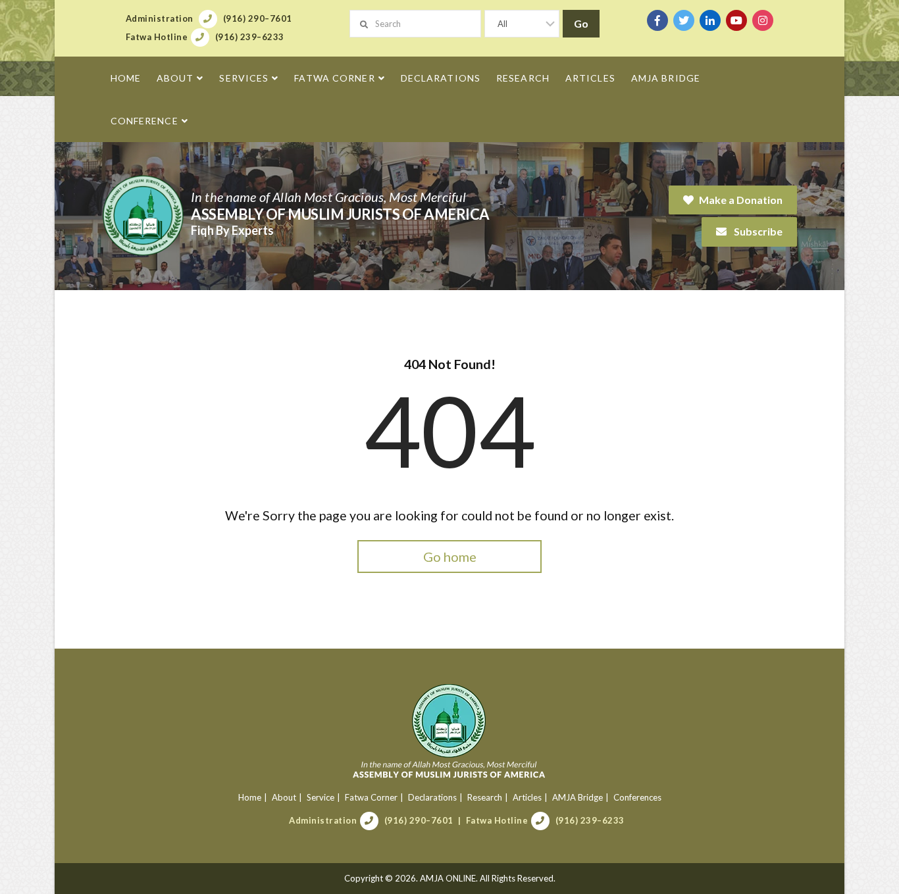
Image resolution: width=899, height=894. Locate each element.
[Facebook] (657, 20)
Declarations (432, 797)
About (284, 797)
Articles (527, 797)
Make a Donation (741, 199)
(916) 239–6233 (590, 820)
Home (249, 797)
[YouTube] (736, 20)
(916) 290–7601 (418, 820)
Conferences (637, 797)
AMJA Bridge (577, 797)
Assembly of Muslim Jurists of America (340, 214)
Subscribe (757, 231)
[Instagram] (762, 20)
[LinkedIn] (710, 20)
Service (320, 797)
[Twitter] (683, 20)
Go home (449, 556)
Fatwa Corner (371, 797)
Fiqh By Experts (232, 230)
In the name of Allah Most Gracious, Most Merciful (328, 197)
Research (484, 797)
